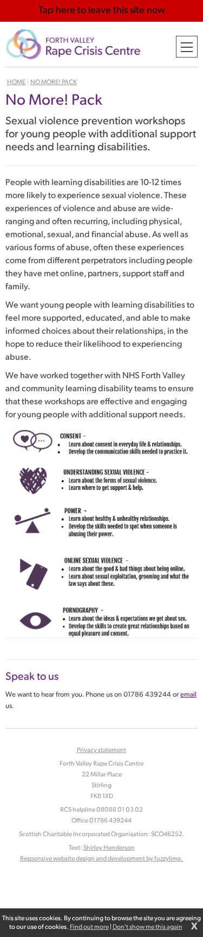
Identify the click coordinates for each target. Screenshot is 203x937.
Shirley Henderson (109, 848)
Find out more (89, 927)
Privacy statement (101, 750)
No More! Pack (53, 82)
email (188, 694)
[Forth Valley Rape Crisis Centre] (72, 44)
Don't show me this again (147, 927)
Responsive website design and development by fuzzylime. (101, 859)
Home (16, 82)
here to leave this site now (101, 11)
